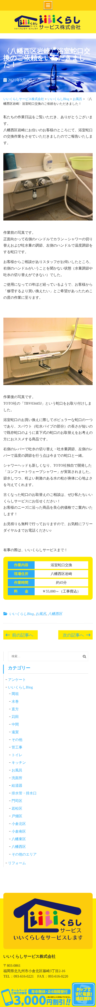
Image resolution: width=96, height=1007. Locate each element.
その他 (17, 740)
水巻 (15, 701)
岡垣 (15, 694)
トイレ (17, 755)
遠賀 (15, 732)
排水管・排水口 (24, 793)
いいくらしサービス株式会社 (48, 919)
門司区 (17, 801)
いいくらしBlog (21, 614)
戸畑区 (17, 816)
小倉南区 (19, 831)
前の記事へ (22, 634)
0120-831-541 (48, 994)
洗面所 (17, 778)
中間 (15, 724)
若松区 (17, 808)
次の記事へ (73, 634)
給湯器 (17, 785)
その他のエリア (24, 854)
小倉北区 (19, 824)
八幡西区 (55, 614)
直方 (15, 709)
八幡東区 (19, 839)
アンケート (17, 680)
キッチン (19, 762)
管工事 (17, 747)
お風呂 (40, 614)
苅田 (15, 717)
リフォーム (17, 863)
